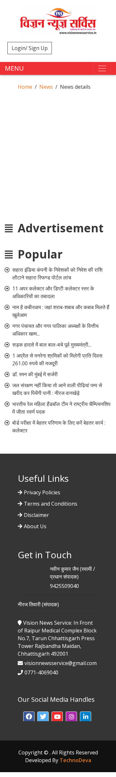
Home (25, 86)
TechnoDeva (75, 760)
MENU (14, 68)
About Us (35, 526)
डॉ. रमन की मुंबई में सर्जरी (35, 374)
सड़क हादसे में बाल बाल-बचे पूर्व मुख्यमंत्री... (51, 344)
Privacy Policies (42, 492)
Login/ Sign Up (30, 48)
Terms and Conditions (50, 503)
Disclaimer (36, 515)
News (46, 86)
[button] (28, 717)
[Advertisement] (58, 150)
